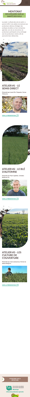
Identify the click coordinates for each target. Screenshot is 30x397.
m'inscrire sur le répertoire (15, 379)
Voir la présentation (9, 115)
